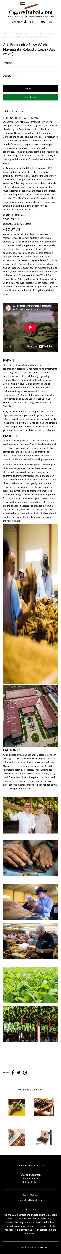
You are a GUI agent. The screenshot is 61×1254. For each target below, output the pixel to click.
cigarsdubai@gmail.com (30, 1200)
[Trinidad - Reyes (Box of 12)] (17, 1119)
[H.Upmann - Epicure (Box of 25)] (17, 1149)
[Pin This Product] (25, 1072)
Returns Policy (30, 1178)
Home (6, 33)
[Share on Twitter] (18, 1072)
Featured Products (21, 33)
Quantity (7, 76)
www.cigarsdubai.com (38, 1247)
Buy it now (30, 97)
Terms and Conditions (30, 1174)
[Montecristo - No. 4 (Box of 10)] (44, 1119)
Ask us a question (14, 111)
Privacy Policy (30, 1182)
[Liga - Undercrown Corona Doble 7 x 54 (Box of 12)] (44, 1149)
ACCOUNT (17, 22)
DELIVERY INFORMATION (30, 1165)
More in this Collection (30, 1089)
